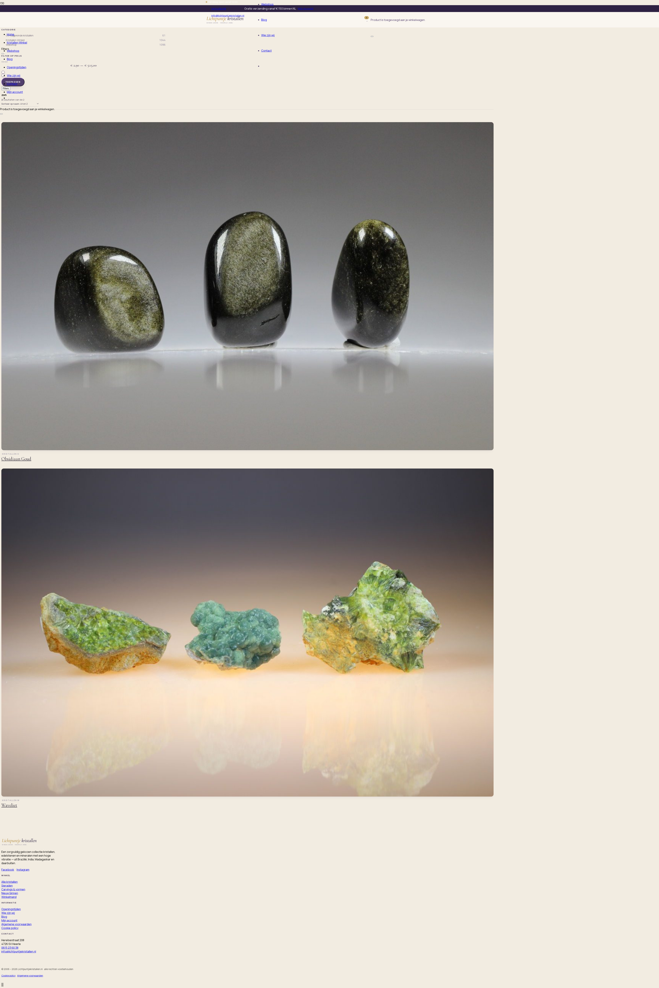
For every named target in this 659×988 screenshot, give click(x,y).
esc (392, 22)
